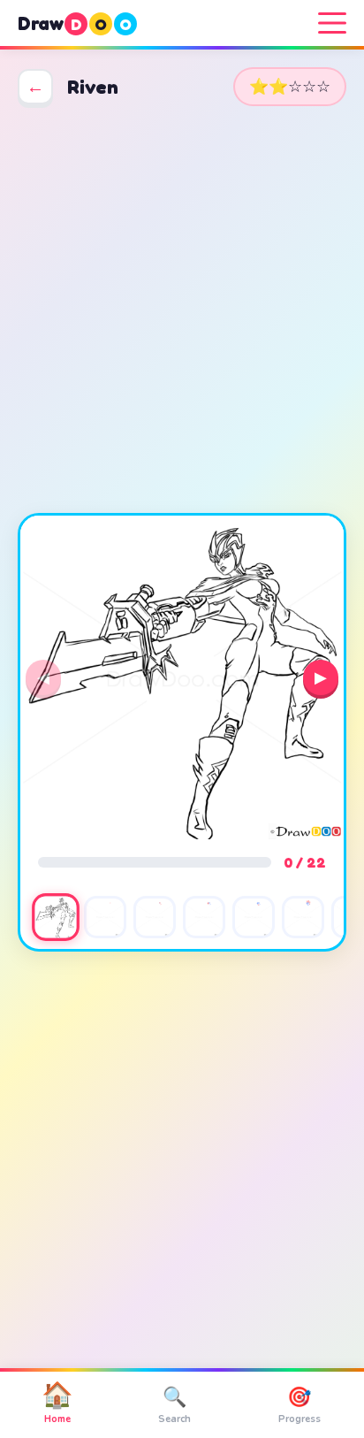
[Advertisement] (182, 309)
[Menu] (332, 23)
